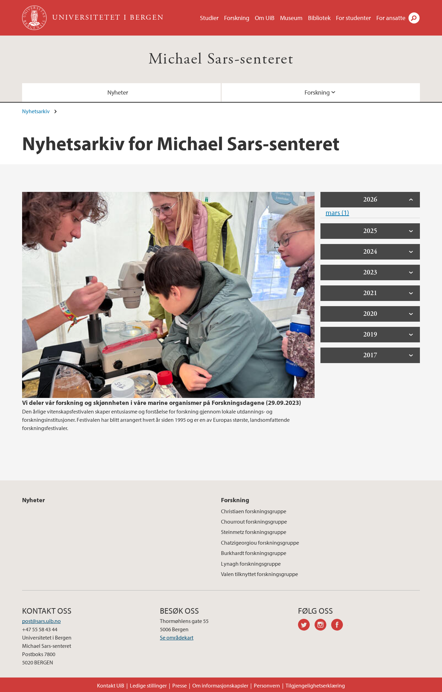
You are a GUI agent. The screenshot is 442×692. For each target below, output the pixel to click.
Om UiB (265, 18)
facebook (339, 626)
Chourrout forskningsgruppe (254, 521)
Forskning (236, 18)
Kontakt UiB (110, 685)
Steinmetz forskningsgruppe (253, 531)
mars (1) (337, 212)
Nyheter (117, 92)
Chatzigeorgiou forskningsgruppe (260, 542)
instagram (323, 626)
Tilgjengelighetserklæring (315, 685)
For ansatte (390, 18)
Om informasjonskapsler (220, 685)
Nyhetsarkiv (36, 111)
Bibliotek (319, 18)
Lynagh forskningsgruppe (251, 563)
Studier (209, 18)
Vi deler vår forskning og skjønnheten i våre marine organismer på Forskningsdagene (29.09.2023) (161, 403)
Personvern (267, 685)
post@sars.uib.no (41, 620)
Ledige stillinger (148, 685)
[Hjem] (35, 18)
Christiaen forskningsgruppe (253, 511)
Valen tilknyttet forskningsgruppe (259, 574)
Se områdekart (176, 637)
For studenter (353, 18)
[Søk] (414, 18)
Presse (179, 685)
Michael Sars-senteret (221, 59)
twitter (306, 626)
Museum (291, 18)
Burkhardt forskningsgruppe (253, 552)
